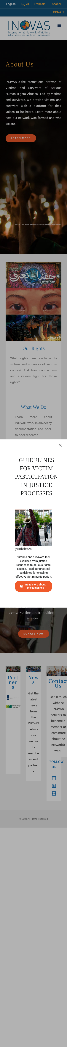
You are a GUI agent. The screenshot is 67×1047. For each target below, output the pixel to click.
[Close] (60, 445)
